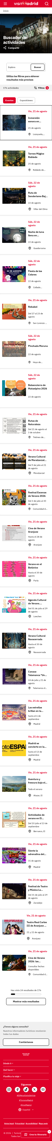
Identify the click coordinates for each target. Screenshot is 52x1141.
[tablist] (26, 100)
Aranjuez (37, 544)
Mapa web (43, 1123)
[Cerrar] (47, 4)
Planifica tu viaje (11, 1076)
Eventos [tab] (9, 100)
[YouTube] (43, 1089)
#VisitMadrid (26, 1105)
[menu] (5, 4)
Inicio (6, 10)
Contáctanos (26, 1042)
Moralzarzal (39, 473)
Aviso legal (9, 1123)
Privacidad (20, 1123)
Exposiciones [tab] (26, 100)
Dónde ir (7, 1063)
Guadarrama (39, 248)
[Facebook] (17, 1089)
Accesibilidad (32, 1123)
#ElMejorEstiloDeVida (26, 1095)
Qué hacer (8, 1070)
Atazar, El (37, 795)
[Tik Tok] (26, 1089)
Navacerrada (39, 652)
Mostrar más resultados (26, 1001)
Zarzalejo (37, 902)
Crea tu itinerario (38, 1134)
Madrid (36, 724)
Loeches (37, 616)
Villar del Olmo (40, 209)
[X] (34, 1089)
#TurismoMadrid (26, 1100)
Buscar (37, 67)
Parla (36, 580)
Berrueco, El (39, 831)
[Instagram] (9, 1089)
